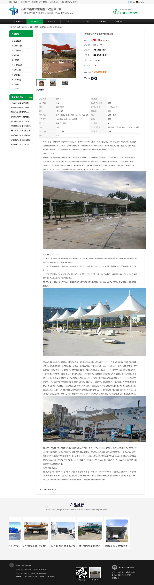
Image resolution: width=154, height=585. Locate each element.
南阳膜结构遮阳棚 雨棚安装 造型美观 (21, 135)
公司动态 (85, 21)
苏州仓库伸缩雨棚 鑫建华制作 (51, 546)
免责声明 (36, 576)
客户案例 (102, 21)
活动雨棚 (15, 60)
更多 (30, 97)
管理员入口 (43, 576)
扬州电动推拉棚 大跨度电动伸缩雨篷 (79, 546)
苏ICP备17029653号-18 (38, 569)
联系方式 (119, 21)
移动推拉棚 (16, 41)
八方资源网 (28, 576)
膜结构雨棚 (34, 27)
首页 (18, 27)
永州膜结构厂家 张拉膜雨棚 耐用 (21, 126)
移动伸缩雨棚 (17, 65)
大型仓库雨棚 (17, 46)
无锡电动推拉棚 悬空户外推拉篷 (106, 546)
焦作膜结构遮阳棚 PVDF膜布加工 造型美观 (21, 121)
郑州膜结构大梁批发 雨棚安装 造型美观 (21, 117)
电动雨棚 (15, 84)
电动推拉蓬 (16, 50)
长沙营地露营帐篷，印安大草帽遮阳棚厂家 (21, 107)
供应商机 (34, 21)
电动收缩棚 (16, 80)
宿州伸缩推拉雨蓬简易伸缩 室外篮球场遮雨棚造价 (21, 112)
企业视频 (51, 21)
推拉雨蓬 (15, 55)
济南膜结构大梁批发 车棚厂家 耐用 (21, 144)
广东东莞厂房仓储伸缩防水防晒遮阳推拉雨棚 (21, 103)
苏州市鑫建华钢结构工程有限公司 (27, 573)
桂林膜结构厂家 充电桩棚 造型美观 (21, 131)
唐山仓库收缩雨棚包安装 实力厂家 (25, 546)
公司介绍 (68, 21)
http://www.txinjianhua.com (47, 489)
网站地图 (51, 576)
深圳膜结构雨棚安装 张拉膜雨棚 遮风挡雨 (21, 140)
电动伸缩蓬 (16, 75)
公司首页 (18, 21)
